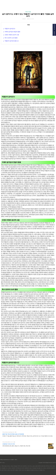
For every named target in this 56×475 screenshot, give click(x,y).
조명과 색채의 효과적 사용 (12, 35)
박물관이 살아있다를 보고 (12, 41)
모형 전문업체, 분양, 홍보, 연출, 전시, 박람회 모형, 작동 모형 (16, 446)
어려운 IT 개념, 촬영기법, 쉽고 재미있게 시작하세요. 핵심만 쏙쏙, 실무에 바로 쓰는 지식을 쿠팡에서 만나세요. (27, 436)
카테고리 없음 (28, 11)
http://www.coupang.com (8, 432)
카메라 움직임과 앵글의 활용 (12, 32)
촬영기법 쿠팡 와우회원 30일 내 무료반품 (13, 434)
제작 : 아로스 (2, 462)
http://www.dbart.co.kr (7, 442)
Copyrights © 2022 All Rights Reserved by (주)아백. (47, 462)
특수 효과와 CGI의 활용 (11, 38)
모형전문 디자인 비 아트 (8, 444)
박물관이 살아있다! (10, 29)
